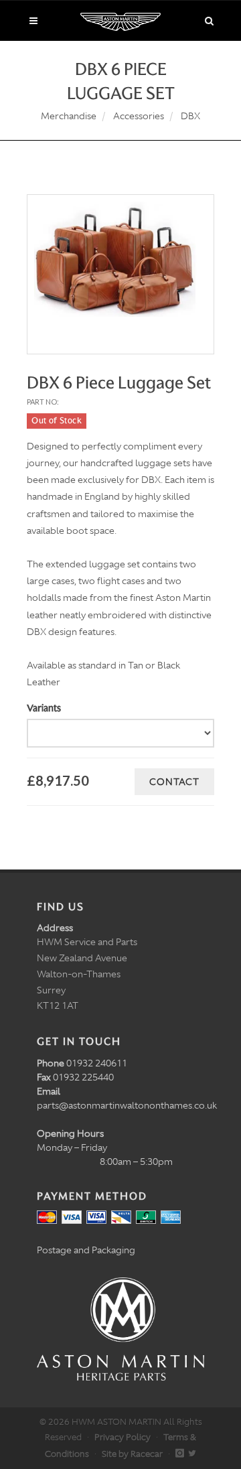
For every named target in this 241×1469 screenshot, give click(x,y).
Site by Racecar (132, 1454)
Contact (174, 782)
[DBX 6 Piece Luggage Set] (120, 259)
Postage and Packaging (86, 1250)
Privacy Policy (122, 1437)
